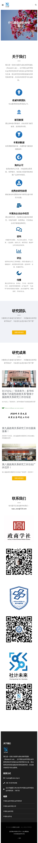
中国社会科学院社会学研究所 (12, 801)
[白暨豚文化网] (7, 5)
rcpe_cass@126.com (19, 509)
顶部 (19, 838)
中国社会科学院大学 (9, 806)
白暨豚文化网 (16, 827)
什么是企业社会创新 (19, 24)
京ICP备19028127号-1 (15, 831)
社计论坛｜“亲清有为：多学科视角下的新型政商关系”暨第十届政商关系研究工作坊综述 (18, 394)
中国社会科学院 (8, 811)
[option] (19, 25)
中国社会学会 (7, 816)
